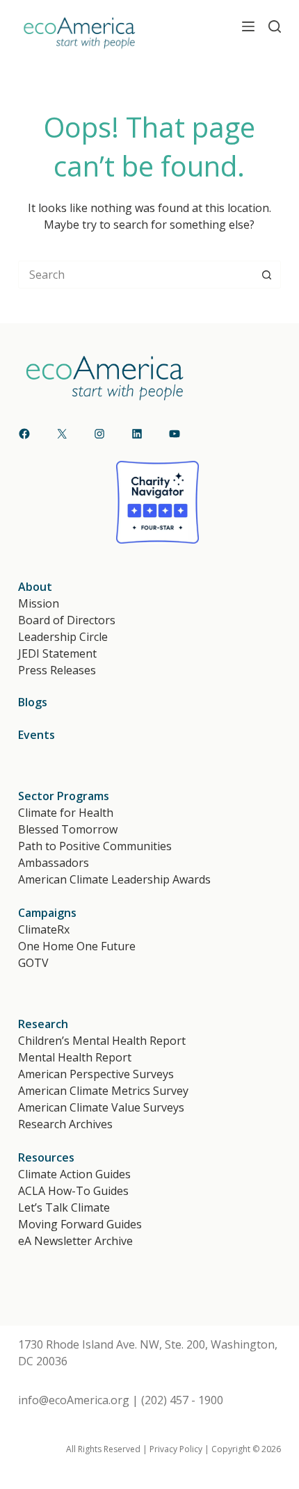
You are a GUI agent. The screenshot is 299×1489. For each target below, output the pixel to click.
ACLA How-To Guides (73, 1190)
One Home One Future (77, 946)
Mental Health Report (74, 1057)
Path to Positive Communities (95, 846)
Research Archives (65, 1124)
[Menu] (248, 26)
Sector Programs (63, 796)
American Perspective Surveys (96, 1074)
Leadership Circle (63, 636)
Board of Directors (66, 620)
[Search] (274, 26)
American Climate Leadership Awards (114, 879)
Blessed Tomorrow (68, 829)
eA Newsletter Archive (75, 1240)
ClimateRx (44, 929)
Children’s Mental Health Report (102, 1040)
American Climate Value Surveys (101, 1107)
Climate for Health (65, 812)
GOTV (33, 962)
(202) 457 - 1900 (182, 1400)
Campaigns (47, 912)
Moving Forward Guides (80, 1224)
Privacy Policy (176, 1449)
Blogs (32, 702)
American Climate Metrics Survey (103, 1090)
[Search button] (267, 274)
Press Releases (57, 670)
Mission (38, 603)
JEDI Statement (57, 653)
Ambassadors (53, 862)
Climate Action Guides (74, 1174)
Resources (46, 1157)
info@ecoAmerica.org (73, 1400)
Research (43, 1024)
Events (36, 734)
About (35, 586)
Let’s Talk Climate (64, 1207)
